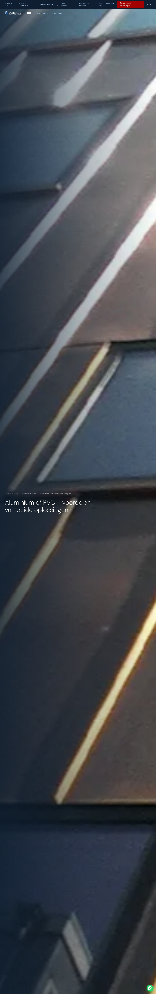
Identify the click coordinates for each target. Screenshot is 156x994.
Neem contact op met (106, 4)
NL (148, 4)
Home (8, 494)
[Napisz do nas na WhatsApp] (150, 988)
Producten (41, 13)
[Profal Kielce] (13, 13)
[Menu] (29, 13)
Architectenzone (46, 4)
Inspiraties (57, 13)
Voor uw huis (8, 4)
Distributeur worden (84, 4)
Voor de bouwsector (24, 4)
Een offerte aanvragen (125, 4)
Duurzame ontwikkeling (62, 4)
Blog (16, 494)
